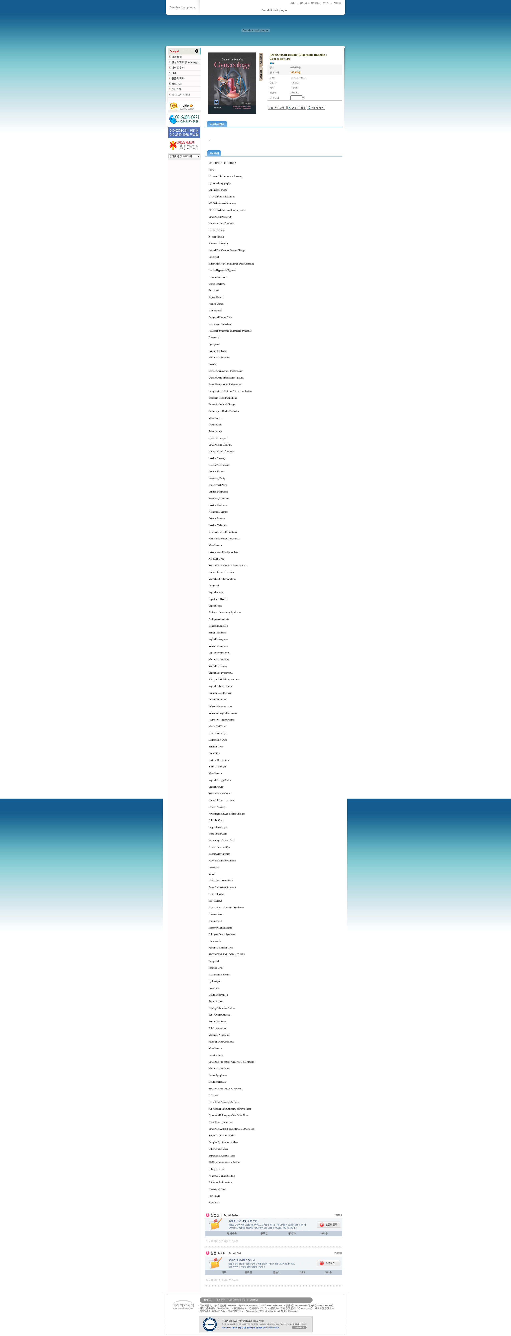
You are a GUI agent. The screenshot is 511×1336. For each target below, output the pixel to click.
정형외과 (176, 89)
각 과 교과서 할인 (180, 94)
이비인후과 (177, 67)
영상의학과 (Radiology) (184, 62)
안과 (174, 72)
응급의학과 (177, 78)
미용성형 (176, 56)
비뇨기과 (176, 83)
